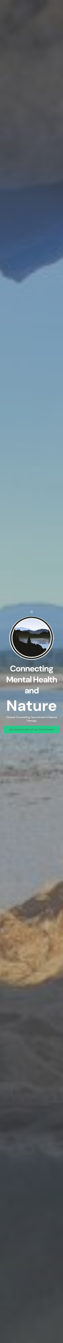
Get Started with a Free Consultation (31, 729)
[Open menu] (32, 612)
